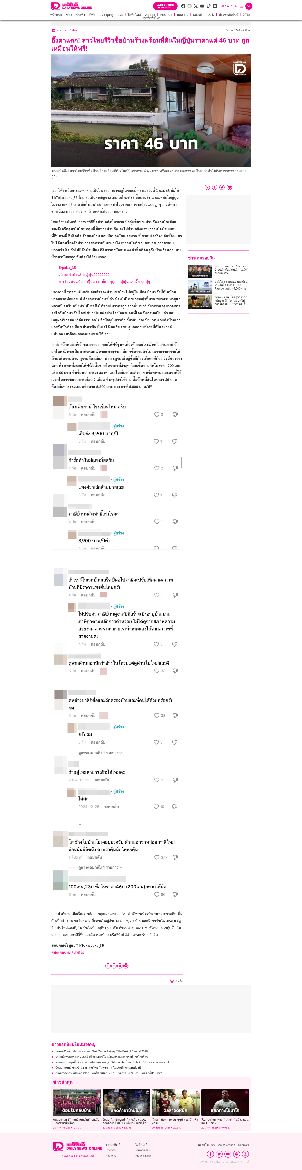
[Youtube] (227, 1154)
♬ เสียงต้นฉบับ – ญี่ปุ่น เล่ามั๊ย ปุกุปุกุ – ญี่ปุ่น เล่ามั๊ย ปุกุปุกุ (104, 282)
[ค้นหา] (248, 6)
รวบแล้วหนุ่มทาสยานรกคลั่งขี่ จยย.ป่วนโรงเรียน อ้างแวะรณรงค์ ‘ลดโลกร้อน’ (102, 1056)
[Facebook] (114, 966)
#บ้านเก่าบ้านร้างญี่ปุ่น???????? (84, 275)
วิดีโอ (246, 14)
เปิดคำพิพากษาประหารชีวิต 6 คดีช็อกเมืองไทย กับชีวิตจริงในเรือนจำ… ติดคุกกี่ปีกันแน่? (108, 1073)
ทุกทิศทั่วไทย (152, 17)
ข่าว (69, 14)
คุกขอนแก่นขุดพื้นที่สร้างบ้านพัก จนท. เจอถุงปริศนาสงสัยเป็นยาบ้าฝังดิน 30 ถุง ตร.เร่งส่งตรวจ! (112, 1062)
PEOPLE (166, 14)
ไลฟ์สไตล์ (134, 14)
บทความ (183, 14)
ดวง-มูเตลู (106, 14)
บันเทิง (80, 14)
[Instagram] (245, 1154)
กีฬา (92, 14)
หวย (120, 14)
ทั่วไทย (73, 30)
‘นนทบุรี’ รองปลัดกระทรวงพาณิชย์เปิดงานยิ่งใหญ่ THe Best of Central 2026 (101, 1051)
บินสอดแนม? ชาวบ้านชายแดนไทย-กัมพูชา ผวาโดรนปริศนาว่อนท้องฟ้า (98, 1067)
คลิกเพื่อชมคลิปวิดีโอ (67, 952)
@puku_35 (67, 268)
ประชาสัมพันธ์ (228, 14)
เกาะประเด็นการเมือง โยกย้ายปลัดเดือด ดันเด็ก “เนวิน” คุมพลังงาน (231, 269)
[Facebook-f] (210, 1154)
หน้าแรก (56, 14)
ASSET (150, 14)
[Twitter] (120, 966)
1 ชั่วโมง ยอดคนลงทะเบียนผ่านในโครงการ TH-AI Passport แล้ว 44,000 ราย (230, 285)
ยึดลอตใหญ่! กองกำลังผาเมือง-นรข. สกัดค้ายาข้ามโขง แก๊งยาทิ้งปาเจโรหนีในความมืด (126, 1123)
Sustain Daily (203, 14)
